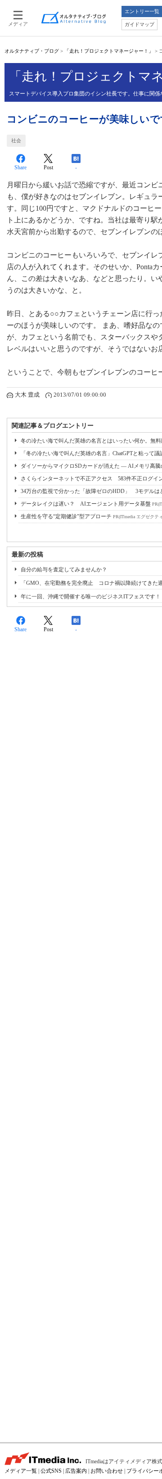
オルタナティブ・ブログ (31, 51)
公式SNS (51, 1471)
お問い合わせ (106, 1471)
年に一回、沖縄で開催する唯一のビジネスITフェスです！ (91, 596)
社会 (16, 140)
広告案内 (76, 1471)
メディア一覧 (20, 1471)
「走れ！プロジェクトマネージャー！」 (108, 51)
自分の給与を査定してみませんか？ (64, 569)
